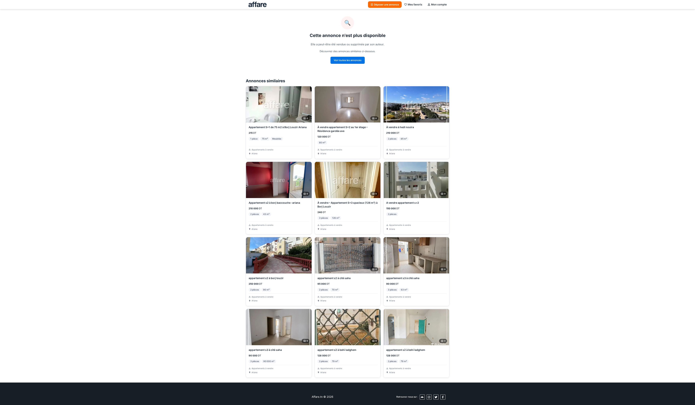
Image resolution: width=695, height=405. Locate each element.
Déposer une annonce (386, 4)
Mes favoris (415, 4)
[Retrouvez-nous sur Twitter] (436, 397)
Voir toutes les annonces (347, 60)
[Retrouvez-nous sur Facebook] (442, 397)
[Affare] (257, 4)
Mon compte (439, 4)
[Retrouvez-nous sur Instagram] (429, 397)
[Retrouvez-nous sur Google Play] (422, 397)
